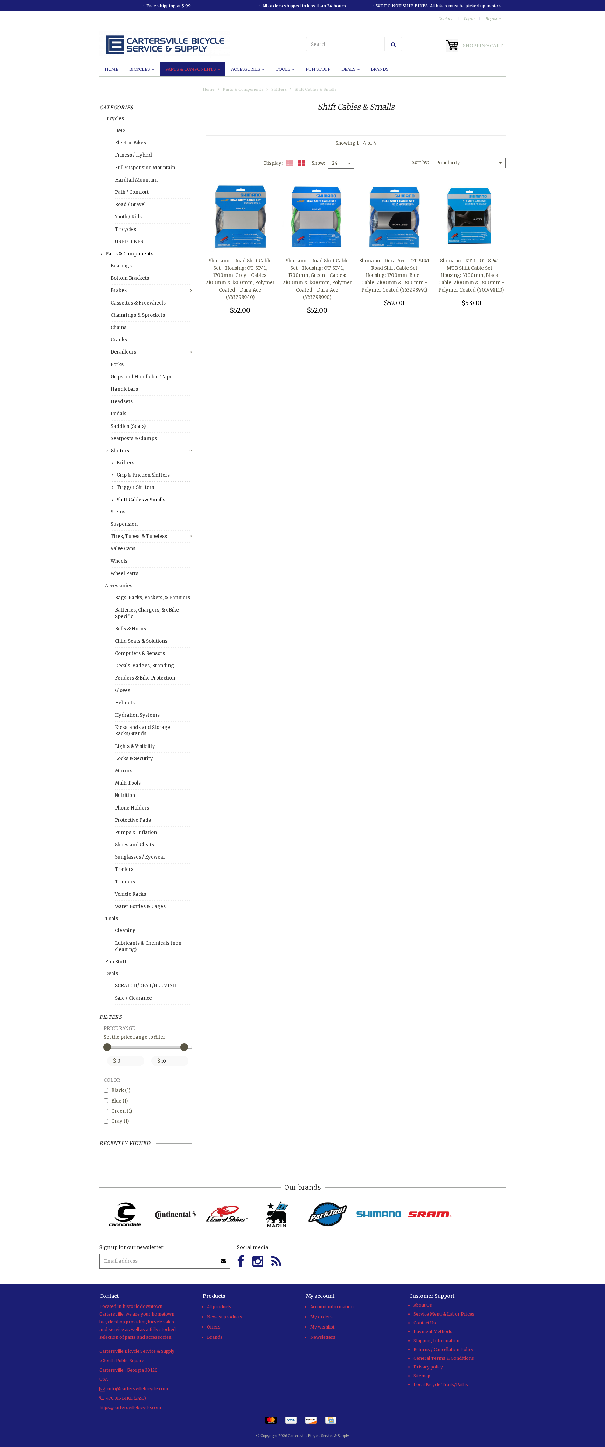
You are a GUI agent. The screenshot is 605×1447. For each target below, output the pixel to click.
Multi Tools (128, 783)
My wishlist (322, 1327)
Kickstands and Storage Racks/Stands (142, 730)
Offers (214, 1327)
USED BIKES (129, 242)
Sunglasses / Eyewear (140, 857)
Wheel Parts (124, 573)
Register (493, 18)
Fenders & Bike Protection (145, 678)
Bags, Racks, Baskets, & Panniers (152, 598)
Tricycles (125, 229)
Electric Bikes (130, 143)
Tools (283, 69)
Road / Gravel (130, 204)
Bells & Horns (130, 629)
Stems (118, 512)
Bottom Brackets (130, 278)
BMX (120, 131)
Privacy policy (428, 1367)
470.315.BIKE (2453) (126, 1398)
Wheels (119, 561)
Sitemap (421, 1375)
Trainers (125, 882)
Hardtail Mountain (136, 180)
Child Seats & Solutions (141, 641)
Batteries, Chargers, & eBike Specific (147, 613)
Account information (332, 1306)
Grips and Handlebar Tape (142, 377)
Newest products (224, 1316)
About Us (422, 1305)
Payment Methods (432, 1331)
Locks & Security (134, 759)
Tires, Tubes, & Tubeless (139, 536)
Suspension (124, 524)
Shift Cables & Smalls (315, 89)
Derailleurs (123, 352)
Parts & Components (191, 69)
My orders (321, 1316)
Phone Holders (132, 808)
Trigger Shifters (135, 487)
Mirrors (123, 771)
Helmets (125, 703)
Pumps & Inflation (136, 832)
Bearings (121, 266)
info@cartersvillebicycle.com (137, 1388)
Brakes (119, 290)
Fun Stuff (318, 69)
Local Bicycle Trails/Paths (440, 1384)
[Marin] (277, 1214)
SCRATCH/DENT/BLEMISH (145, 986)
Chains (118, 327)
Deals (348, 69)
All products (219, 1306)
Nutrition (125, 795)
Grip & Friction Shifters (143, 475)
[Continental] (175, 1214)
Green (121, 1111)
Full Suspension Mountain (145, 168)
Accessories (246, 69)
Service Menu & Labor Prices (443, 1314)
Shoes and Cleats (134, 845)
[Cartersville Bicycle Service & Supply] (199, 45)
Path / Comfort (132, 192)
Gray (120, 1121)
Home (111, 69)
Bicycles (140, 69)
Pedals (118, 414)
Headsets (122, 401)
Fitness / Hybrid (133, 155)
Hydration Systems (137, 715)
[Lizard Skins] (226, 1214)
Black (120, 1090)
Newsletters (322, 1337)
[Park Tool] (328, 1214)
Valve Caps (123, 549)
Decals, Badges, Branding (144, 666)
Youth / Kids (128, 217)
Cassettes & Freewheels (138, 303)
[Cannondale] (124, 1214)
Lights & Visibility (135, 746)
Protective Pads (133, 820)
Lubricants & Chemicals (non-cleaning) (149, 946)
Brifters (125, 463)
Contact (445, 18)
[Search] (393, 44)
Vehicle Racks (130, 894)
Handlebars (124, 389)
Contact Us (424, 1322)
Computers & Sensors (140, 653)
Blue (119, 1101)
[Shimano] (378, 1214)
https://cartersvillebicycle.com (130, 1407)
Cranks (119, 340)
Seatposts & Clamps (134, 439)
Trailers (124, 869)
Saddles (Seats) (128, 426)
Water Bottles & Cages (140, 906)
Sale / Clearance (133, 998)
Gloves (122, 691)
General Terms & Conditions (443, 1358)
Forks (117, 365)
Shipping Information (436, 1340)
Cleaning (125, 931)
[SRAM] (429, 1214)
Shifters (279, 89)
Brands (379, 69)
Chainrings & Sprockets (138, 315)
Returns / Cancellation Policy (443, 1349)
